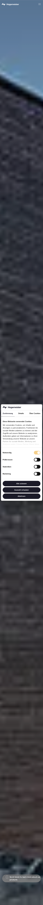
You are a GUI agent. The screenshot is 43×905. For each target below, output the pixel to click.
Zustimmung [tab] (8, 413)
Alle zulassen (21, 484)
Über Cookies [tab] (34, 413)
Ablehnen (21, 496)
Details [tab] (21, 413)
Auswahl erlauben (21, 490)
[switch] (37, 460)
